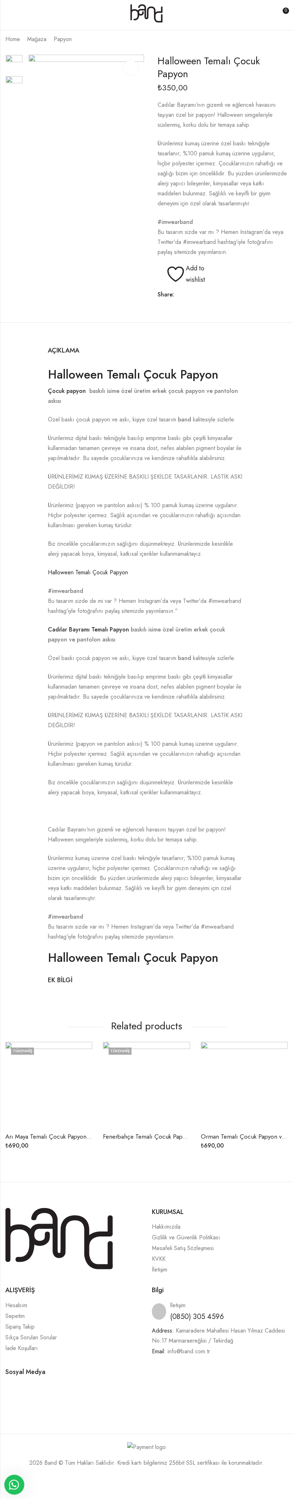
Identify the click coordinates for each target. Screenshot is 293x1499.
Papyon (63, 39)
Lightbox (130, 67)
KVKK (158, 1259)
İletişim (159, 1269)
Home (12, 39)
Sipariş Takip (20, 1327)
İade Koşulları (21, 1348)
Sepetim (15, 1316)
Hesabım (16, 1305)
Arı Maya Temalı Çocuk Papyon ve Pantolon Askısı (70, 1136)
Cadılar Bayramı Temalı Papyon (89, 629)
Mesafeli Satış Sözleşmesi (183, 1248)
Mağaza (36, 39)
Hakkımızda (166, 1227)
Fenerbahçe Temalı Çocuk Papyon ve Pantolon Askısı (171, 1136)
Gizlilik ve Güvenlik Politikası (186, 1237)
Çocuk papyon (68, 391)
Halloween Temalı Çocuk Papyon (133, 374)
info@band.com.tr (189, 1351)
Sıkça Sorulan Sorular (31, 1337)
